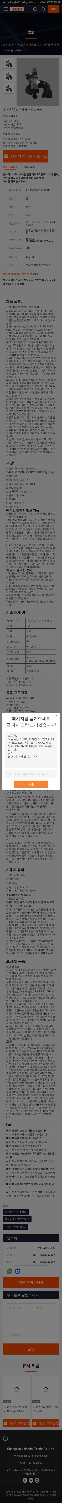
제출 (31, 784)
